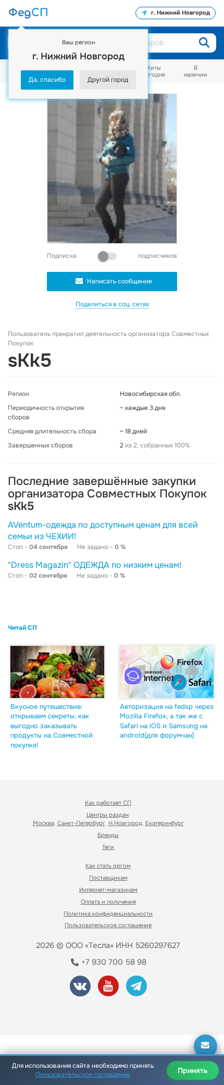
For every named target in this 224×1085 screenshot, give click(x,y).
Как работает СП (108, 802)
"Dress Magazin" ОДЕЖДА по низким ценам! (94, 564)
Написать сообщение (119, 281)
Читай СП (22, 627)
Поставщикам (108, 877)
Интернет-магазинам (108, 889)
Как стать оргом (108, 865)
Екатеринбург (164, 823)
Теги (108, 847)
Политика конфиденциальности (108, 913)
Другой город (108, 80)
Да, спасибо (47, 80)
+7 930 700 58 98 (112, 962)
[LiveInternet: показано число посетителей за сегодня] (46, 1013)
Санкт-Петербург (81, 823)
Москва (43, 823)
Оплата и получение (108, 901)
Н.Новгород (125, 823)
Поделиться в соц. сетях (112, 304)
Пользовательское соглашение (108, 925)
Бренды (108, 835)
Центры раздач (107, 814)
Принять (193, 1070)
